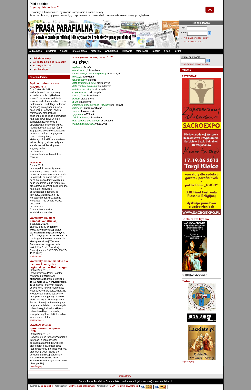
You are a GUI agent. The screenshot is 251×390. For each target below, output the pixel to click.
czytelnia (51, 51)
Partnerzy (188, 281)
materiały (96, 51)
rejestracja (142, 51)
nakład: (76, 98)
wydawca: (77, 67)
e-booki (64, 51)
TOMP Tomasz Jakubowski (81, 386)
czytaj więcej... (37, 256)
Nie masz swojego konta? (196, 38)
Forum (177, 51)
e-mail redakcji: (80, 70)
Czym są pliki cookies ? (44, 7)
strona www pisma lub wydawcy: (89, 73)
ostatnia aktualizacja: (83, 123)
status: (75, 111)
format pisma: (79, 95)
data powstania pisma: (84, 83)
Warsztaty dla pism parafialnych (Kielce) (43, 219)
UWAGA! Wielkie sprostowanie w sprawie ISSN (46, 328)
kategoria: (77, 108)
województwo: (79, 79)
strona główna (80, 57)
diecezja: (77, 76)
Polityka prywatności (127, 386)
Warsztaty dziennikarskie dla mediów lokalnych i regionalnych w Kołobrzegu (49, 264)
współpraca (111, 51)
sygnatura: (78, 114)
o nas (167, 51)
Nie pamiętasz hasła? (194, 41)
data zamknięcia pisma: (84, 86)
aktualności (35, 51)
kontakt (156, 51)
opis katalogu (40, 69)
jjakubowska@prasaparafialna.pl (154, 381)
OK (210, 9)
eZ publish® (47, 386)
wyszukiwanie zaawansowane (195, 64)
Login (183, 27)
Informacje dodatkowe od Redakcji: (91, 105)
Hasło (183, 32)
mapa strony (125, 376)
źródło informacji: (81, 117)
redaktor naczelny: (82, 89)
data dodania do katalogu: (86, 120)
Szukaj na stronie (190, 57)
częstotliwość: (79, 92)
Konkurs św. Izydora (195, 219)
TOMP (111, 386)
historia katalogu (42, 58)
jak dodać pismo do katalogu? (49, 62)
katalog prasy (79, 51)
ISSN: (75, 101)
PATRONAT (189, 76)
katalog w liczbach (43, 65)
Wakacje (35, 162)
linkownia (127, 51)
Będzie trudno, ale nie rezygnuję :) (44, 85)
